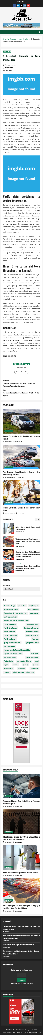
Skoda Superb (8, 668)
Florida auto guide (10, 624)
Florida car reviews (32, 631)
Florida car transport (10, 635)
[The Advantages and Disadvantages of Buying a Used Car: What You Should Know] (21, 890)
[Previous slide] (36, 519)
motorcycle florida (10, 657)
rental (36, 661)
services (35, 665)
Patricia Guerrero (21, 363)
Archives (6, 585)
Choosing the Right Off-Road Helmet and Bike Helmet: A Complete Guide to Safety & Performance (8, 541)
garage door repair (32, 642)
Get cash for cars (9, 646)
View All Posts (21, 372)
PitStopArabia (8, 661)
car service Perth (21, 613)
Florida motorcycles (32, 635)
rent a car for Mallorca (24, 661)
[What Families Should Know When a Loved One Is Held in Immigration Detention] (21, 821)
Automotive (19, 524)
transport (7, 672)
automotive (22, 606)
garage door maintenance (12, 642)
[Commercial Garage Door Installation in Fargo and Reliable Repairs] (21, 786)
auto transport (33, 606)
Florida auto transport (31, 628)
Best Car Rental (33, 609)
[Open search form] (39, 32)
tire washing (34, 668)
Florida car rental (9, 631)
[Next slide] (39, 519)
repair (6, 665)
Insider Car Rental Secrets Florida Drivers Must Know (21, 508)
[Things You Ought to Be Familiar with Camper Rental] (21, 421)
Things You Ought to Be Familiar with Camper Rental (21, 437)
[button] (3, 32)
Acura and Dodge (9, 606)
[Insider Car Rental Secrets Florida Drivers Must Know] (21, 492)
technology (21, 668)
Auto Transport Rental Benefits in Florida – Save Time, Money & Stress (21, 473)
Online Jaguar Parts (32, 657)
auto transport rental (11, 609)
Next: (21, 393)
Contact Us (10, 1030)
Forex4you (35, 639)
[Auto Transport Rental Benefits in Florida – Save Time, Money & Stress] (21, 457)
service (25, 665)
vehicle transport (18, 672)
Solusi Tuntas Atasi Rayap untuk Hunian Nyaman (20, 872)
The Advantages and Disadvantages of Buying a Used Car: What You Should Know (8, 528)
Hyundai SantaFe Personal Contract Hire (17, 650)
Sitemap (34, 1030)
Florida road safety (10, 639)
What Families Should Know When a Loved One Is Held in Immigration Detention (8, 567)
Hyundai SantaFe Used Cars (13, 653)
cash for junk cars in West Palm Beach (16, 620)
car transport (34, 613)
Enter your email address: (21, 976)
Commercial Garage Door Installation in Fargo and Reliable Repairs (8, 554)
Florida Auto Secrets (10, 628)
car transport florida (10, 617)
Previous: (19, 383)
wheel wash (30, 672)
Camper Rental (9, 613)
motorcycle (34, 653)
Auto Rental (23, 39)
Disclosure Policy (22, 1030)
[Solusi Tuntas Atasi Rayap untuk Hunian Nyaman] (21, 857)
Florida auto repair (32, 624)
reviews (15, 665)
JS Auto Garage (9, 39)
